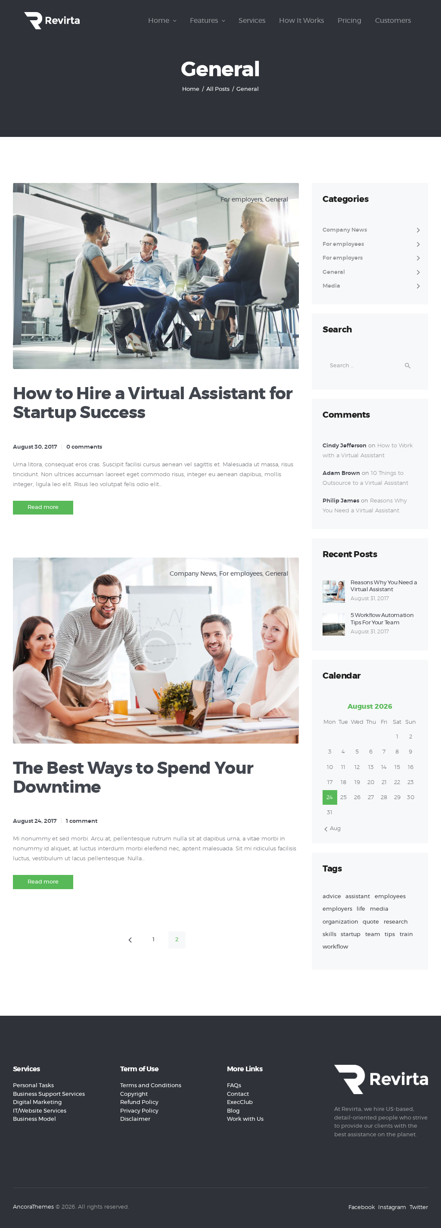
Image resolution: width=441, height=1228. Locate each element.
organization (340, 922)
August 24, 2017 (34, 821)
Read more (43, 507)
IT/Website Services (39, 1111)
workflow (335, 947)
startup (350, 934)
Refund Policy (139, 1102)
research (396, 922)
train (406, 934)
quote (371, 922)
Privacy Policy (139, 1111)
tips (390, 934)
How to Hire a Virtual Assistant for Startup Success (153, 404)
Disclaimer (135, 1119)
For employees (240, 574)
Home (190, 89)
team (372, 934)
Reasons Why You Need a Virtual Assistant (384, 586)
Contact (238, 1094)
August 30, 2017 (35, 447)
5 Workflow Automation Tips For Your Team (382, 619)
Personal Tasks (33, 1085)
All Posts (218, 89)
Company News (193, 574)
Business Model (34, 1119)
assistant (357, 896)
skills (329, 934)
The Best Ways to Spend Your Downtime (133, 778)
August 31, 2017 (370, 598)
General (276, 200)
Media (331, 286)
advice (332, 896)
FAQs (234, 1085)
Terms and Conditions (150, 1085)
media (379, 909)
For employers (241, 200)
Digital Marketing (37, 1102)
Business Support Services (49, 1094)
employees (390, 896)
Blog (233, 1111)
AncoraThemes (33, 1207)
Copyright (134, 1094)
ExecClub (240, 1102)
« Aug (333, 828)
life (361, 909)
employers (337, 909)
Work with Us (245, 1119)
